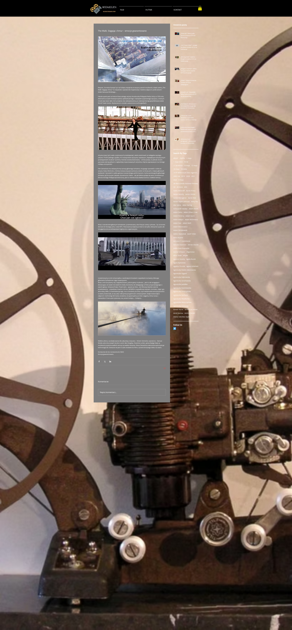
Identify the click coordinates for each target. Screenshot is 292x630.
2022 (175, 180)
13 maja (187, 165)
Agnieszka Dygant (180, 273)
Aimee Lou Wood (191, 309)
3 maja (181, 180)
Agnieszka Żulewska (181, 306)
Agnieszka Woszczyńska (182, 302)
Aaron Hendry (178, 194)
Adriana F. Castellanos (181, 241)
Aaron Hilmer (190, 194)
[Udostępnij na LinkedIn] (110, 361)
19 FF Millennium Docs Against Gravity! (185, 173)
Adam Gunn (190, 216)
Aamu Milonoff (179, 191)
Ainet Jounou (178, 313)
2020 (188, 176)
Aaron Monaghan (180, 198)
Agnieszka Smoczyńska (182, 291)
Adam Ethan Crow (190, 212)
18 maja (176, 169)
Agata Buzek (191, 259)
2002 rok (176, 176)
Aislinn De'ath (190, 313)
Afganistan (190, 252)
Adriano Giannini (179, 245)
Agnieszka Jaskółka (180, 284)
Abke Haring (187, 205)
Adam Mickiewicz (191, 219)
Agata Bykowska (179, 263)
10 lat (186, 162)
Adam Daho (177, 212)
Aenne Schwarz (179, 252)
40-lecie (180, 187)
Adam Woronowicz (180, 227)
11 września (177, 165)
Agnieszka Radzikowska (182, 288)
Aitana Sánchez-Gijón (181, 317)
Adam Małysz (178, 219)
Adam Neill (187, 223)
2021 (193, 176)
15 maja (194, 165)
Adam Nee (177, 223)
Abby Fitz (194, 201)
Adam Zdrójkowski (180, 230)
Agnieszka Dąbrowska (181, 277)
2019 (183, 176)
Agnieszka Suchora (180, 295)
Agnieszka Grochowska (182, 281)
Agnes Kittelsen (192, 266)
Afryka (185, 255)
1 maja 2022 (178, 162)
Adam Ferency (178, 216)
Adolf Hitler (191, 234)
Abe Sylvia (177, 205)
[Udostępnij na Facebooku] (99, 361)
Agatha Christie (179, 266)
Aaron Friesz (191, 191)
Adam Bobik (193, 209)
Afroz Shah (177, 255)
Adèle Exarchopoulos (181, 248)
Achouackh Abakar (180, 209)
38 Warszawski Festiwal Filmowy (185, 183)
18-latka (184, 169)
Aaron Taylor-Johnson (181, 201)
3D (174, 187)
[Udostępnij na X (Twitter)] (105, 361)
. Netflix (182, 158)
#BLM (175, 158)
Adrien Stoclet (193, 245)
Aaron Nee (192, 198)
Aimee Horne (178, 309)
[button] (200, 8)
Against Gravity (179, 259)
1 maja (188, 158)
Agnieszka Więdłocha (181, 299)
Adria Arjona (178, 237)
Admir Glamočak (179, 234)
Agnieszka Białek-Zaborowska (184, 270)
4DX (185, 187)
